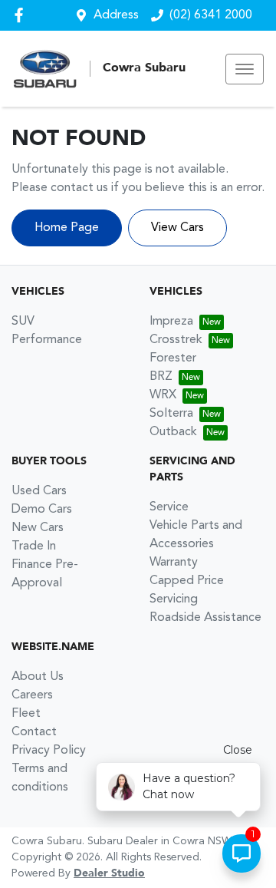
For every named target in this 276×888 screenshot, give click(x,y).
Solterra (171, 414)
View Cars (177, 228)
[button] (244, 69)
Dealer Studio (109, 873)
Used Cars (39, 491)
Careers (32, 695)
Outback (173, 432)
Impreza (171, 321)
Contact (34, 732)
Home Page (66, 228)
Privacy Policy (49, 750)
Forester (173, 358)
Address (116, 15)
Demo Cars (42, 509)
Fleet (26, 714)
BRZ (161, 377)
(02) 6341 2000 (210, 15)
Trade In (34, 546)
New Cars (38, 528)
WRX (163, 395)
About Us (38, 677)
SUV (23, 321)
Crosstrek (176, 340)
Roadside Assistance (205, 618)
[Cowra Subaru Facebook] (22, 15)
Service (169, 507)
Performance (47, 340)
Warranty (174, 562)
